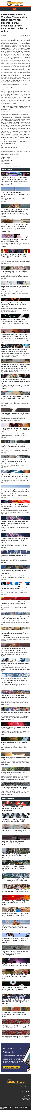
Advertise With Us (26, 1096)
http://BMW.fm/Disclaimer (12, 154)
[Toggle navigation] (14, 9)
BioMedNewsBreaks (7, 117)
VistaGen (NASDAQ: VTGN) (7, 39)
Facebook (15, 103)
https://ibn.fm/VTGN (7, 109)
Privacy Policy (26, 1099)
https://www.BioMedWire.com (10, 147)
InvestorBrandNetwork (18, 166)
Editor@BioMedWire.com (7, 163)
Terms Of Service (26, 1098)
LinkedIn (8, 103)
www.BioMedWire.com (6, 160)
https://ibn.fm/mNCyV (22, 84)
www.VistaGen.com (8, 102)
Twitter (4, 103)
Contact (28, 1095)
